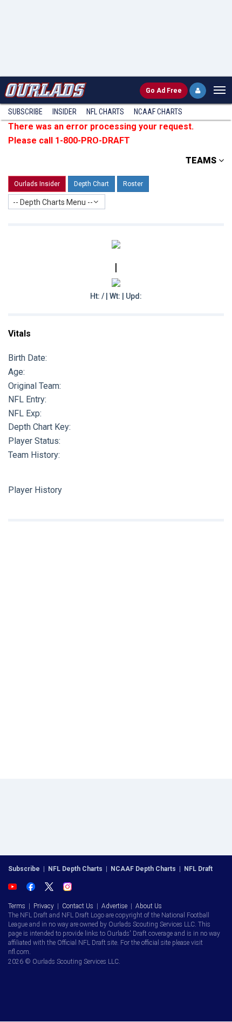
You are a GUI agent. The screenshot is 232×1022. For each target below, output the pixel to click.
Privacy (43, 906)
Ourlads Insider (37, 184)
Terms (16, 906)
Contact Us (77, 906)
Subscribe (25, 111)
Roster (133, 184)
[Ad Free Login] (197, 91)
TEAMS (202, 160)
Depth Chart (91, 184)
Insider (64, 111)
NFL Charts (105, 111)
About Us (148, 906)
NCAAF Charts (158, 111)
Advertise (114, 906)
